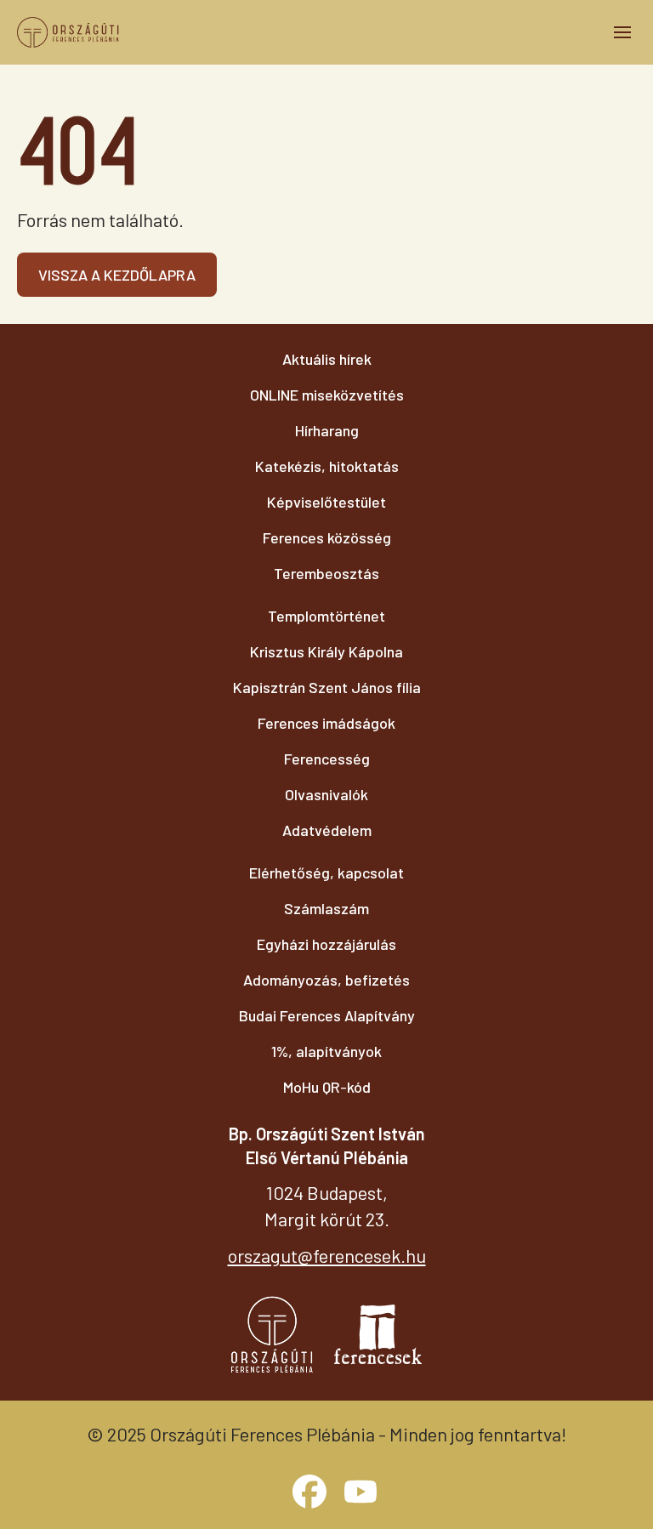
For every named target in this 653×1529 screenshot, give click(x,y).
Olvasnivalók (326, 794)
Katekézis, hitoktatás (327, 466)
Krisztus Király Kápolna (326, 651)
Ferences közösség (327, 537)
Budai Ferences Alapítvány (327, 1015)
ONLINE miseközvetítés (327, 394)
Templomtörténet (326, 615)
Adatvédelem (327, 830)
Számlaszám (326, 908)
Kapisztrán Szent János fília (327, 687)
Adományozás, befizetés (326, 979)
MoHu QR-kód (327, 1086)
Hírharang (327, 430)
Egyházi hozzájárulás (326, 944)
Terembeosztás (326, 573)
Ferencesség (327, 758)
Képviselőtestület (326, 501)
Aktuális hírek (327, 359)
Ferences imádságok (326, 722)
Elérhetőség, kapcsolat (326, 872)
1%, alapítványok (326, 1051)
